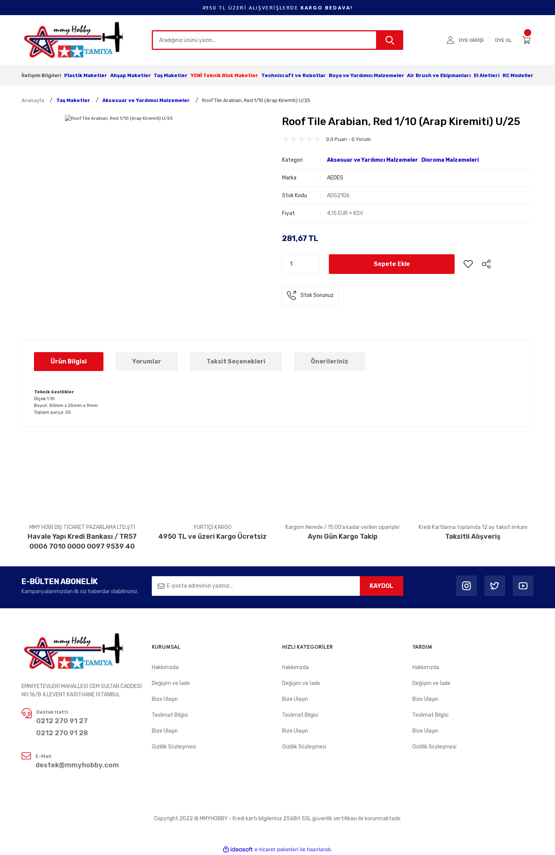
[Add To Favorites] (468, 264)
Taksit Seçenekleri (236, 361)
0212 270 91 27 (62, 721)
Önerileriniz (329, 361)
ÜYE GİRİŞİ (471, 40)
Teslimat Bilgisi (170, 715)
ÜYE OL (503, 40)
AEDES (335, 178)
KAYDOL (381, 585)
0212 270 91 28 (62, 733)
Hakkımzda (165, 667)
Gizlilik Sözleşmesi (174, 747)
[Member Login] (450, 40)
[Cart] (527, 40)
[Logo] (74, 39)
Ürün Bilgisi (69, 361)
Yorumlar (146, 361)
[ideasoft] (238, 849)
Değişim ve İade (171, 683)
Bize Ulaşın (165, 699)
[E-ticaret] (276, 849)
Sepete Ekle (392, 263)
